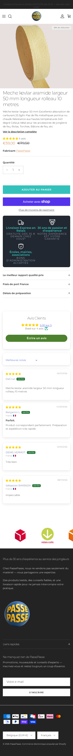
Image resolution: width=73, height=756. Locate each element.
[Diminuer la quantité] (6, 170)
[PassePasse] (36, 16)
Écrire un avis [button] (36, 338)
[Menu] (4, 16)
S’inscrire (36, 692)
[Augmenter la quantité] (20, 170)
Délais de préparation (17, 293)
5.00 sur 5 (46, 325)
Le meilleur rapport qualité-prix (23, 275)
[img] (13, 374)
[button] (11, 138)
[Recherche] (12, 16)
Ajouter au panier (36, 189)
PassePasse (23, 150)
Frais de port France (16, 284)
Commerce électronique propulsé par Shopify (44, 744)
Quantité (9, 162)
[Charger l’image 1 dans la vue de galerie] (36, 56)
